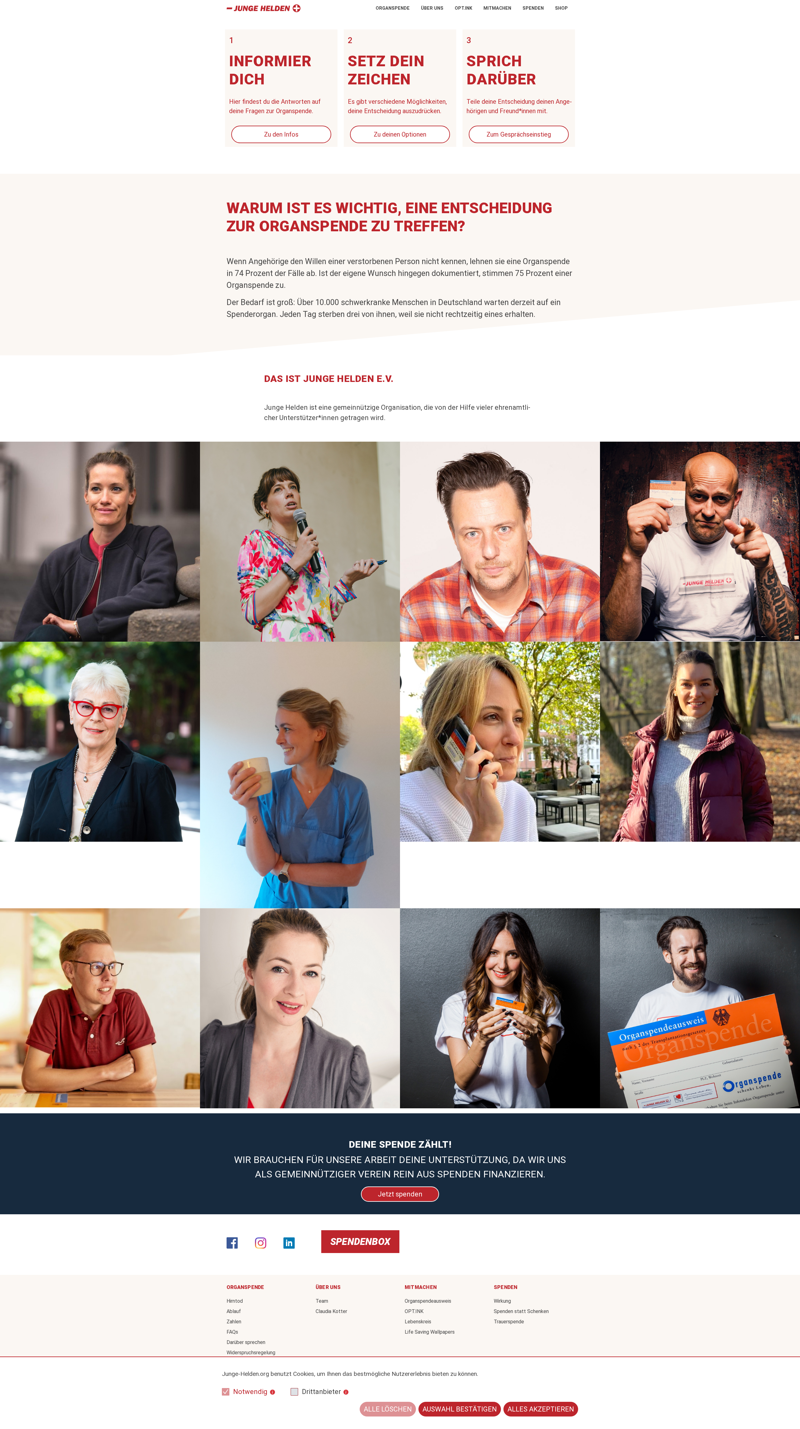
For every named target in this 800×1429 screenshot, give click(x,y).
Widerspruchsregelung (251, 1353)
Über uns (432, 8)
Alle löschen (388, 1409)
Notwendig (250, 1392)
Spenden (533, 8)
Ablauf (234, 1311)
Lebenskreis (418, 1322)
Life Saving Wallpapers (430, 1332)
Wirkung (502, 1301)
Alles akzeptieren (541, 1409)
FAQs (232, 1332)
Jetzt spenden (400, 1194)
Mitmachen (497, 8)
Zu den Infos (281, 134)
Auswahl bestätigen (459, 1409)
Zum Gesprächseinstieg (519, 134)
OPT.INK (463, 8)
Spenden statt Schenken (521, 1311)
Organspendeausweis (428, 1301)
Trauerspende (509, 1322)
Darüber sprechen (246, 1342)
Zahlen (234, 1322)
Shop (561, 8)
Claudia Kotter (331, 1311)
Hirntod (235, 1301)
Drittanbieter (321, 1392)
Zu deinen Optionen (400, 134)
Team (322, 1301)
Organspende (393, 8)
